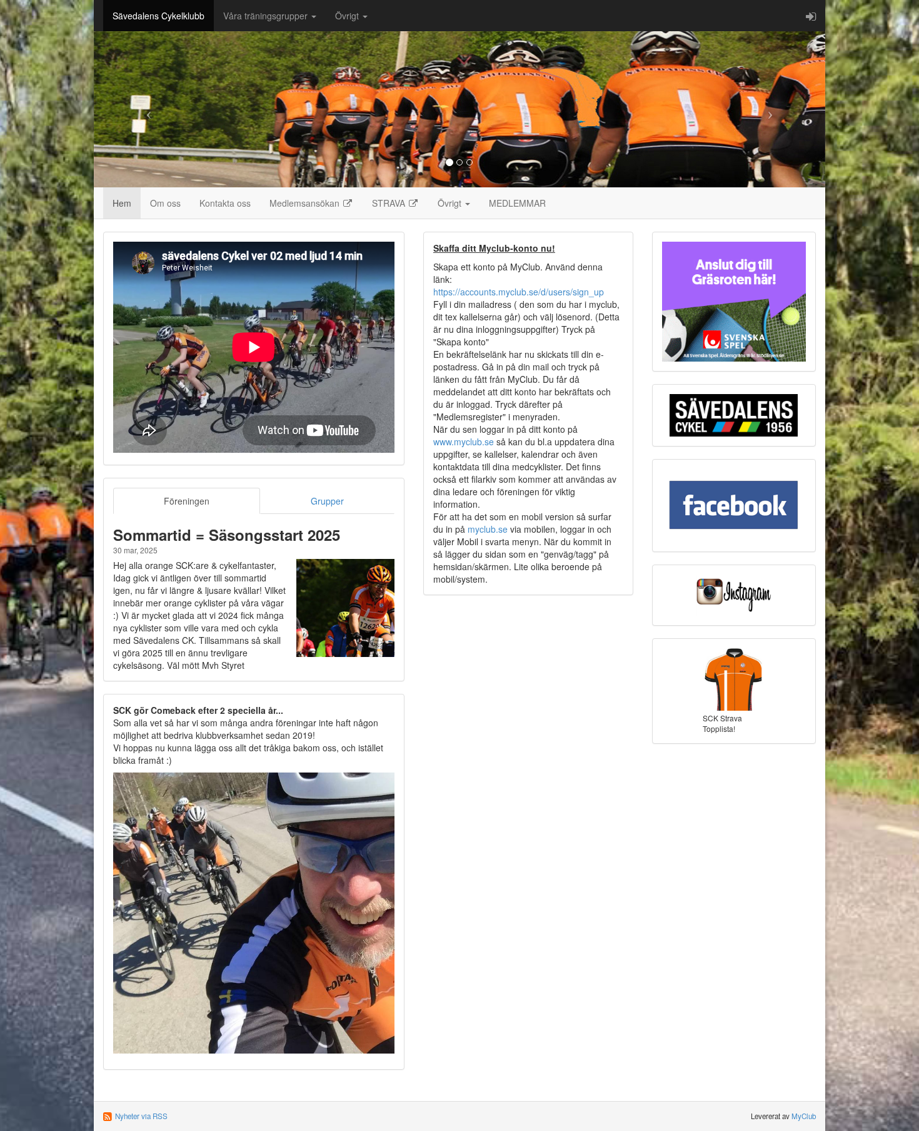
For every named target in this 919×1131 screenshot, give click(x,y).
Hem (122, 203)
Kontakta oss (225, 203)
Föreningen (186, 501)
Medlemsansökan (305, 203)
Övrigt (348, 15)
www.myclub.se (463, 441)
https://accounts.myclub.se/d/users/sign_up (518, 291)
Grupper (327, 501)
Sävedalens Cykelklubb (158, 15)
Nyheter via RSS (141, 1116)
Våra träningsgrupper (266, 15)
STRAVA (390, 203)
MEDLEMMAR (517, 203)
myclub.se (488, 529)
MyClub (803, 1116)
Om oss (165, 203)
